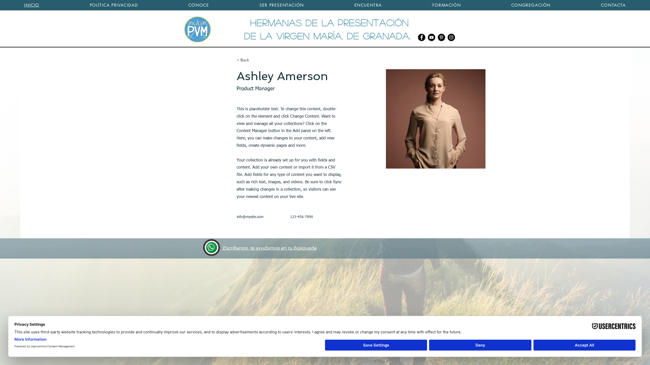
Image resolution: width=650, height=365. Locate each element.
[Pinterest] (441, 37)
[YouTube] (431, 37)
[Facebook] (421, 37)
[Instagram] (451, 37)
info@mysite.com (250, 217)
